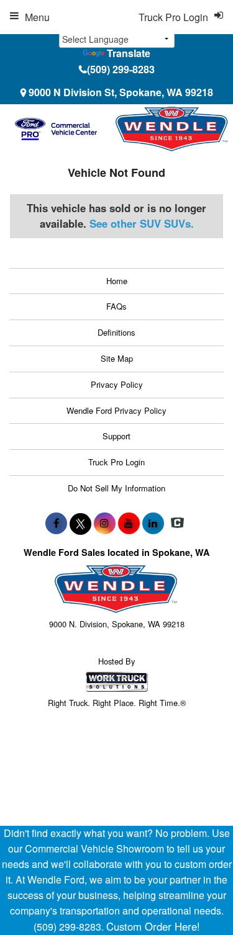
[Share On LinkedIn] (153, 523)
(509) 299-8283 (121, 69)
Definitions (116, 332)
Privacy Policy (117, 384)
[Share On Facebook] (56, 523)
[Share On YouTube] (129, 523)
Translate (128, 53)
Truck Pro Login (116, 462)
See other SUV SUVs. (141, 223)
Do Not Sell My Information (116, 488)
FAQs (116, 306)
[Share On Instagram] (105, 523)
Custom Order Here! (153, 926)
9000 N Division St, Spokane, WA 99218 (121, 92)
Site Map (117, 358)
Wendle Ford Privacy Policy (116, 410)
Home (116, 281)
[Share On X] (80, 523)
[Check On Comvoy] (177, 523)
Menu (37, 17)
